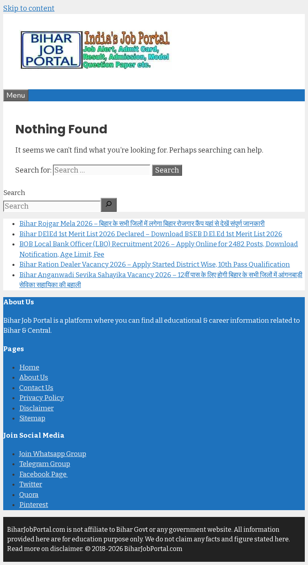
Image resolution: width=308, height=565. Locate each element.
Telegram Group (44, 464)
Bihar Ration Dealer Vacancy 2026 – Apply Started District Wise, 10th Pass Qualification (154, 264)
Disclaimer (36, 408)
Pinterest (33, 505)
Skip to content (29, 8)
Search (14, 193)
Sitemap (32, 418)
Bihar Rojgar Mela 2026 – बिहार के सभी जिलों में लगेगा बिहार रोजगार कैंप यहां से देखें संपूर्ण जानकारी (142, 223)
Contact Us (36, 388)
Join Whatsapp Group (52, 454)
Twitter (30, 484)
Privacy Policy (41, 398)
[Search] (109, 205)
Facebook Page (43, 474)
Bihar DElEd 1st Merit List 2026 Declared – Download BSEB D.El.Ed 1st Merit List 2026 (150, 234)
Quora (28, 495)
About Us (33, 377)
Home (29, 367)
